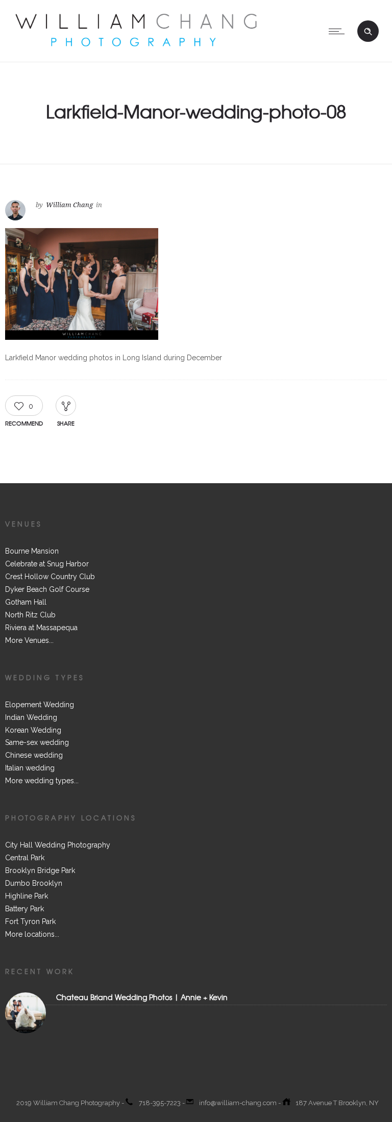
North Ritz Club (30, 615)
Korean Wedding (33, 730)
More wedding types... (42, 781)
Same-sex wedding (37, 742)
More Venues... (29, 640)
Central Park (24, 858)
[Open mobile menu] (339, 31)
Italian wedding (30, 768)
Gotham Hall (25, 602)
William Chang (69, 205)
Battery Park (24, 909)
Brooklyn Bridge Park (40, 870)
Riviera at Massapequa (41, 628)
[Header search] (368, 31)
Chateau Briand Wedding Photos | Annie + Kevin (142, 997)
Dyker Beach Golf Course (47, 589)
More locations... (32, 934)
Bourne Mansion (32, 551)
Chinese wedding (34, 755)
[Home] (135, 49)
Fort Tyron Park (30, 921)
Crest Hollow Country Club (50, 576)
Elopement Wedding (39, 705)
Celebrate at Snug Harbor (47, 564)
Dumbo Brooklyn (33, 883)
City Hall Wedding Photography (57, 845)
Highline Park (26, 896)
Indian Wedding (31, 717)
